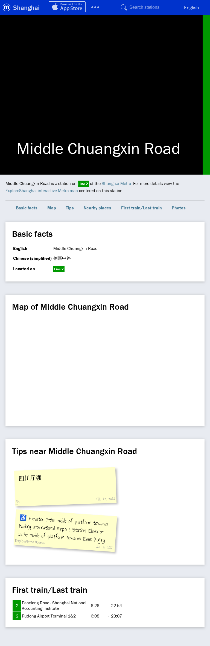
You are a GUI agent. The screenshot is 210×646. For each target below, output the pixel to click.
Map (51, 207)
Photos (179, 207)
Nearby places (97, 207)
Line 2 (83, 183)
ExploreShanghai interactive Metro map (41, 190)
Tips (70, 207)
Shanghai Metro (116, 183)
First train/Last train (141, 207)
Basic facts (26, 207)
